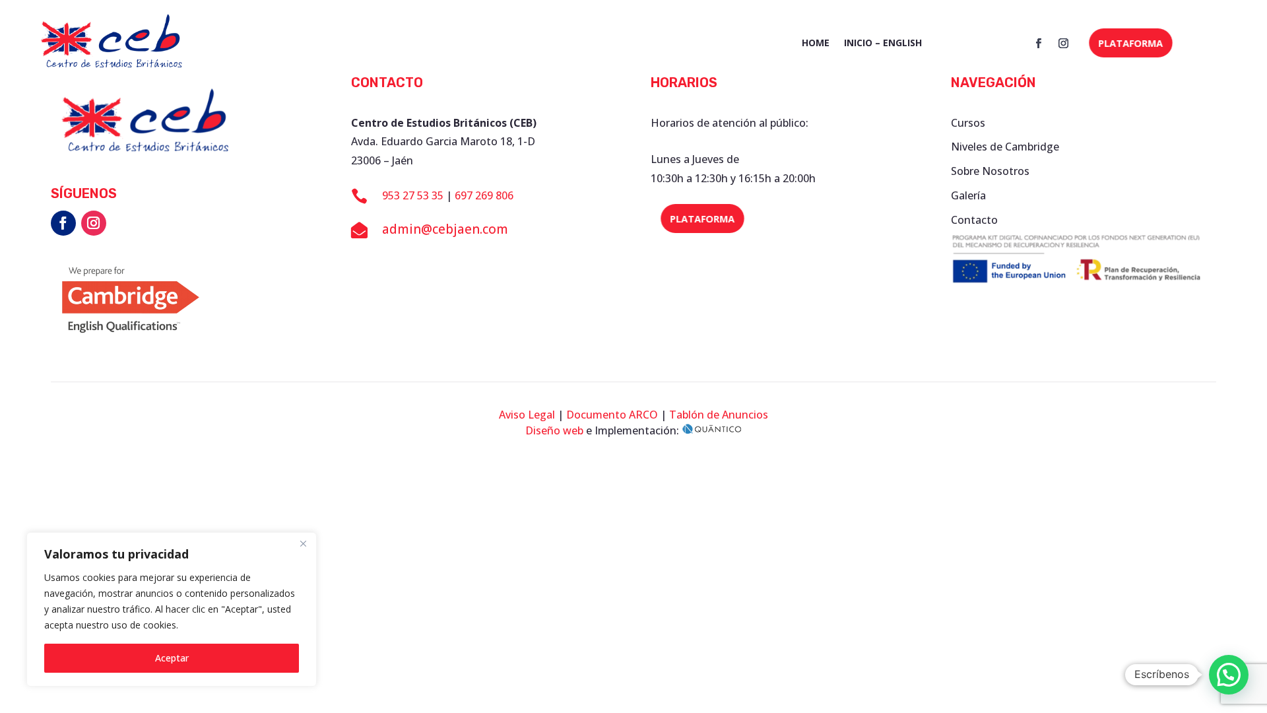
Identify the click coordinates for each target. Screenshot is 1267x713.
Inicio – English (883, 43)
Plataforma (1130, 43)
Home (815, 43)
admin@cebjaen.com (445, 229)
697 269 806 (484, 195)
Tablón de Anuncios (718, 414)
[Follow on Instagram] (1063, 43)
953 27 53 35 (412, 195)
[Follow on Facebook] (1038, 43)
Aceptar (172, 658)
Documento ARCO (612, 414)
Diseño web (554, 430)
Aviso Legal (527, 414)
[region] (171, 609)
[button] (1229, 675)
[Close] (303, 543)
